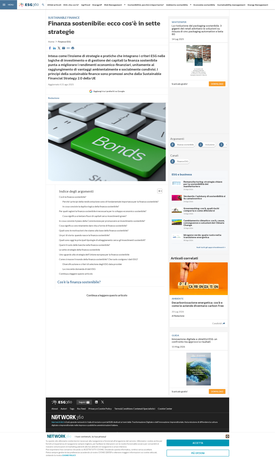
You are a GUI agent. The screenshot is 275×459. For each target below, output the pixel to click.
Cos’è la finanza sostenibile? (72, 196)
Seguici (82, 402)
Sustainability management (231, 4)
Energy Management (258, 4)
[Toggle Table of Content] (158, 191)
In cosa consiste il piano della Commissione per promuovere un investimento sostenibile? (102, 220)
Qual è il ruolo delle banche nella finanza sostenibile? (84, 245)
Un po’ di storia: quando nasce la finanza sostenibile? (84, 235)
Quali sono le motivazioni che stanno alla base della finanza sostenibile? (93, 230)
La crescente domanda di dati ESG (79, 269)
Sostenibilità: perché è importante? (146, 4)
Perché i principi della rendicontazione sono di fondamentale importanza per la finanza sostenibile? (110, 201)
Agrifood (85, 4)
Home (51, 41)
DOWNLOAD (217, 84)
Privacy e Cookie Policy (100, 408)
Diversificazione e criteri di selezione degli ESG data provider (92, 264)
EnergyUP (97, 4)
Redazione (53, 98)
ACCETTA (198, 443)
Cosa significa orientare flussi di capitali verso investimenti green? (94, 216)
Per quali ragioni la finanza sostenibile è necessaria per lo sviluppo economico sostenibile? (102, 211)
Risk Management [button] (113, 4)
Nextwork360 (58, 422)
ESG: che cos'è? (71, 4)
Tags (72, 408)
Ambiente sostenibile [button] (177, 4)
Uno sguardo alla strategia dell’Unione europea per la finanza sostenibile (94, 254)
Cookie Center (165, 408)
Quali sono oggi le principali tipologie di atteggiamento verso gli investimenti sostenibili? (102, 240)
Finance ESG (64, 41)
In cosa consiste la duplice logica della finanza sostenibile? (90, 206)
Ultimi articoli (54, 4)
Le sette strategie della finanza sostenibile (79, 249)
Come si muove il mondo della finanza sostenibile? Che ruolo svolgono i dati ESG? (98, 259)
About (55, 408)
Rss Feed (81, 408)
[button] (8, 4)
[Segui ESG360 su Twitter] (102, 402)
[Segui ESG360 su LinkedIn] (96, 402)
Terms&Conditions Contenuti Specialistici (134, 408)
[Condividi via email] (63, 48)
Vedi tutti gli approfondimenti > (210, 247)
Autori (64, 408)
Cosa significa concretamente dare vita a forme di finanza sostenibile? (93, 225)
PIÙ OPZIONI (198, 453)
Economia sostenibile (204, 4)
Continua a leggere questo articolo (76, 273)
